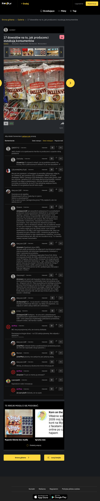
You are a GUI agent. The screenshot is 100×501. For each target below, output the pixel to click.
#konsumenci (42, 44)
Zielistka (19, 159)
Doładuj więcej (35, 445)
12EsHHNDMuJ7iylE (19, 170)
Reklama (42, 489)
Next (61, 52)
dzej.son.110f (16, 190)
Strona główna (8, 20)
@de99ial (20, 346)
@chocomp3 (21, 302)
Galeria (21, 20)
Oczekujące (49, 11)
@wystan (20, 375)
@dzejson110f (21, 211)
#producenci (33, 44)
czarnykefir (16, 380)
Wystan (19, 353)
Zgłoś (61, 128)
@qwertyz (20, 162)
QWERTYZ (15, 148)
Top (74, 11)
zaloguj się (26, 136)
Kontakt (32, 489)
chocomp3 (20, 275)
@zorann (20, 247)
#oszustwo (15, 44)
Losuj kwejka (56, 458)
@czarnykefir (21, 393)
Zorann (19, 207)
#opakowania (24, 44)
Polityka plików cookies (71, 489)
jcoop (18, 311)
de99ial (14, 326)
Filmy (63, 11)
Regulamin (54, 489)
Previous (7, 52)
